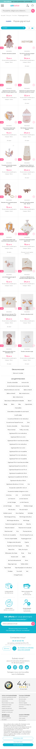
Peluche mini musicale (25, 527)
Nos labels (4, 719)
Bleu (19, 404)
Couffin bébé (18, 415)
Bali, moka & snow (24, 393)
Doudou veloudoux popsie (9, 53)
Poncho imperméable (11, 538)
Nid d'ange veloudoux (25, 517)
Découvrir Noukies (18, 373)
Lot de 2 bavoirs (23, 498)
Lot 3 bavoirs (11, 498)
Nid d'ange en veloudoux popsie (26, 128)
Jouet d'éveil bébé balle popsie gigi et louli (9, 128)
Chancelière (18, 408)
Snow (26, 560)
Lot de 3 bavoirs (24, 502)
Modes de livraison (6, 706)
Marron (18, 506)
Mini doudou (11, 509)
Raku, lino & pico (23, 549)
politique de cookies (9, 735)
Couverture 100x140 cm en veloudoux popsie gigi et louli (27, 277)
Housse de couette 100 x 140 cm (18, 487)
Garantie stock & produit (7, 710)
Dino (28, 422)
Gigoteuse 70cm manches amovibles (18, 462)
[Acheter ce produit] (16, 48)
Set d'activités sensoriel (14, 560)
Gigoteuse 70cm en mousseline (18, 458)
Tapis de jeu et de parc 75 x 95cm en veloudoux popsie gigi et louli (9, 315)
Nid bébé (30, 513)
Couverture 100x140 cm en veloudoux (18, 419)
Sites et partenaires (6, 717)
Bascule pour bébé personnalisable (14, 400)
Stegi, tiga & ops (12, 564)
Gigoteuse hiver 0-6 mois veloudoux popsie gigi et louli (9, 91)
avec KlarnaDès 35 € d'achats (27, 593)
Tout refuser (18, 742)
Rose (22, 553)
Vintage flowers (18, 575)
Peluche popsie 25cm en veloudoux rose (9, 352)
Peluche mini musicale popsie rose (9, 203)
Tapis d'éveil (7, 567)
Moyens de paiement (7, 708)
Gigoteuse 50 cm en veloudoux (18, 444)
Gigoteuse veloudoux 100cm (18, 480)
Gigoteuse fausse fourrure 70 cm (18, 469)
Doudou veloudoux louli (27, 314)
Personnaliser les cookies (8, 702)
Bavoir (29, 400)
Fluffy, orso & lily (24, 429)
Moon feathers (20, 513)
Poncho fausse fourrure (26, 535)
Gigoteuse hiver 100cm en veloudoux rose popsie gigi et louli (27, 166)
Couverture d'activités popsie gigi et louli (27, 240)
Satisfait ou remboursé (7, 712)
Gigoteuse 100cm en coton (18, 437)
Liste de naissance (23, 716)
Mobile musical (7, 513)
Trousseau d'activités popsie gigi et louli (9, 166)
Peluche (28, 524)
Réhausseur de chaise (11, 553)
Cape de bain (28, 404)
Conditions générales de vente (9, 697)
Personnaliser (18, 738)
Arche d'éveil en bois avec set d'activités (18, 386)
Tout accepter (18, 744)
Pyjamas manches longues (14, 546)
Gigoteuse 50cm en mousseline (18, 451)
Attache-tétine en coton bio (12, 389)
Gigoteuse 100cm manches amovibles (18, 440)
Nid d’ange (26, 520)
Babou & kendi (28, 389)
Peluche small (8, 531)
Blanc (12, 404)
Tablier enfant (24, 564)
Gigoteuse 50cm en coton (18, 448)
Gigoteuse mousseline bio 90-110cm (18, 477)
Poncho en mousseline (9, 535)
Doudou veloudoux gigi (27, 351)
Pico (17, 531)
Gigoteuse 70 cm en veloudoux (18, 455)
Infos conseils (22, 718)
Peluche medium (9, 527)
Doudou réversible (12, 382)
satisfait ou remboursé (9, 609)
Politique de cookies (6, 704)
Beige (5, 404)
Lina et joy (9, 495)
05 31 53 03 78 (27, 611)
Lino (17, 495)
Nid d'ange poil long (9, 517)
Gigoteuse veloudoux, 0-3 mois (15, 484)
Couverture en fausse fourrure (14, 422)
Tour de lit (19, 571)
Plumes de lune (27, 531)
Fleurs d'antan (25, 426)
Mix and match (23, 509)
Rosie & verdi (14, 556)
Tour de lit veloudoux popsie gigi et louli (27, 54)
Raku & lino (11, 549)
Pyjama (27, 542)
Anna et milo (25, 382)
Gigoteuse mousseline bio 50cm (18, 473)
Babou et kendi (11, 393)
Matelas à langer (28, 506)
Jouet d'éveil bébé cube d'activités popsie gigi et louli (9, 240)
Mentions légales (23, 702)
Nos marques (22, 701)
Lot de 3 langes (7, 506)
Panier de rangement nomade (13, 524)
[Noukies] (9, 21)
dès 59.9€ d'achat (9, 592)
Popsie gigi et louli (26, 538)
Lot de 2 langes (11, 502)
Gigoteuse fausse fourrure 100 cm (18, 466)
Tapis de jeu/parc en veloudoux (23, 567)
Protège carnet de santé (14, 542)
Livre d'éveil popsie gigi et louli (9, 277)
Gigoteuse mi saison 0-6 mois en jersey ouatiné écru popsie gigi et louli (27, 92)
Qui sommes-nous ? (23, 697)
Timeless (10, 571)
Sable (23, 556)
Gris (29, 484)
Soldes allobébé (22, 708)
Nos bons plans (22, 699)
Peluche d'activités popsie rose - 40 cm (27, 203)
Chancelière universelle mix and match (18, 411)
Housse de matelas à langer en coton (18, 491)
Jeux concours (22, 720)
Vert (27, 571)
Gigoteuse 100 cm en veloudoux (18, 433)
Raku (27, 546)
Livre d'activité (26, 495)
